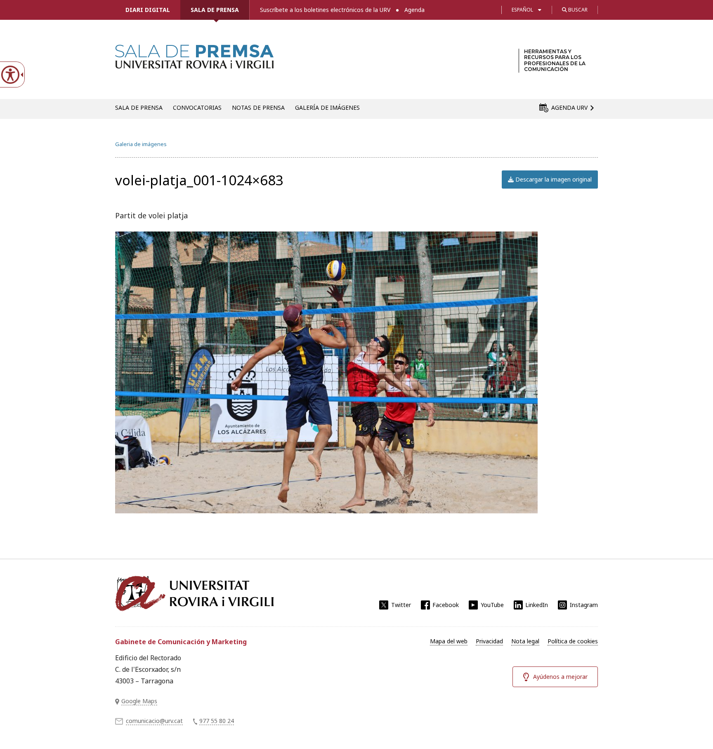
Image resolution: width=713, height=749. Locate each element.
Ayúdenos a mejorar (560, 676)
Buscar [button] (577, 9)
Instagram (584, 605)
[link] (194, 64)
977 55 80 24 (216, 721)
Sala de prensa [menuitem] (139, 107)
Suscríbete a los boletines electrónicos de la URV (325, 10)
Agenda (414, 10)
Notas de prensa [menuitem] (258, 107)
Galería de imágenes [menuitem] (327, 107)
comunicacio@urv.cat (154, 721)
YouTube (492, 605)
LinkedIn (536, 605)
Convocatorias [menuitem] (197, 107)
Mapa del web (448, 641)
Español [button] (522, 9)
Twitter (401, 605)
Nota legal (525, 641)
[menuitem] (448, 641)
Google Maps (139, 701)
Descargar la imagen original (553, 179)
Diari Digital (147, 10)
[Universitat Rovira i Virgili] (194, 593)
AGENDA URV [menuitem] (569, 107)
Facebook (445, 605)
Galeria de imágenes (141, 144)
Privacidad (489, 641)
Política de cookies (573, 641)
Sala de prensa (215, 10)
